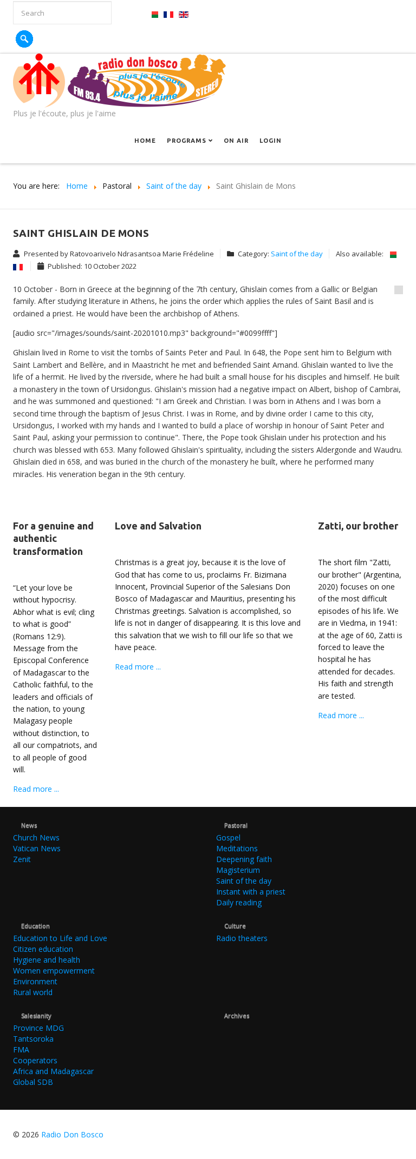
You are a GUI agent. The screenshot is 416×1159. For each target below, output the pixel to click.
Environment (35, 981)
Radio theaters (242, 938)
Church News (36, 837)
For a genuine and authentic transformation (53, 538)
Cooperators (35, 1060)
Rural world (33, 992)
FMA (21, 1049)
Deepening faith (244, 859)
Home (145, 140)
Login (270, 140)
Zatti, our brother (358, 525)
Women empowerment (54, 970)
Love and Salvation (158, 525)
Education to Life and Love (60, 938)
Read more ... (36, 789)
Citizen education (43, 949)
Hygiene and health (46, 960)
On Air (236, 140)
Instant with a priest (250, 891)
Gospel (228, 837)
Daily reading (239, 902)
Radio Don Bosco (72, 1134)
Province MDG (38, 1028)
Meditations (237, 848)
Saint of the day (297, 254)
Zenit (22, 859)
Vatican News (37, 848)
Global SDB (33, 1082)
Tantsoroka (33, 1039)
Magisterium (238, 870)
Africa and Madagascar (53, 1071)
